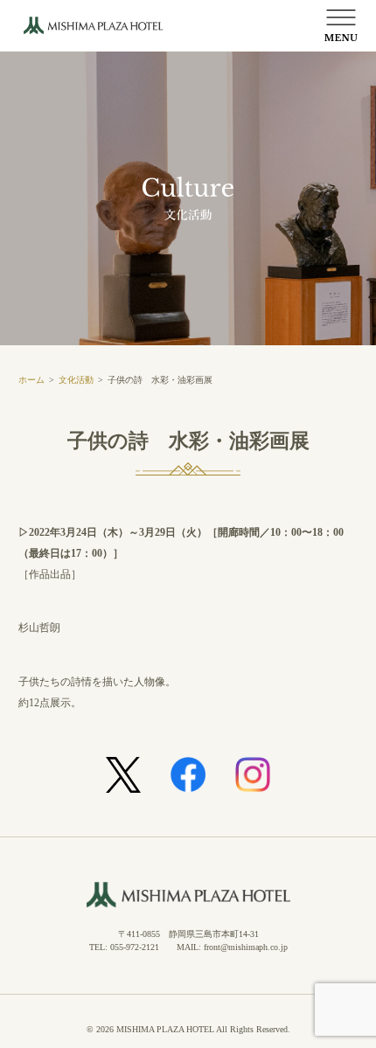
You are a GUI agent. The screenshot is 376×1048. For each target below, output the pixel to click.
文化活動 (76, 380)
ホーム (31, 380)
